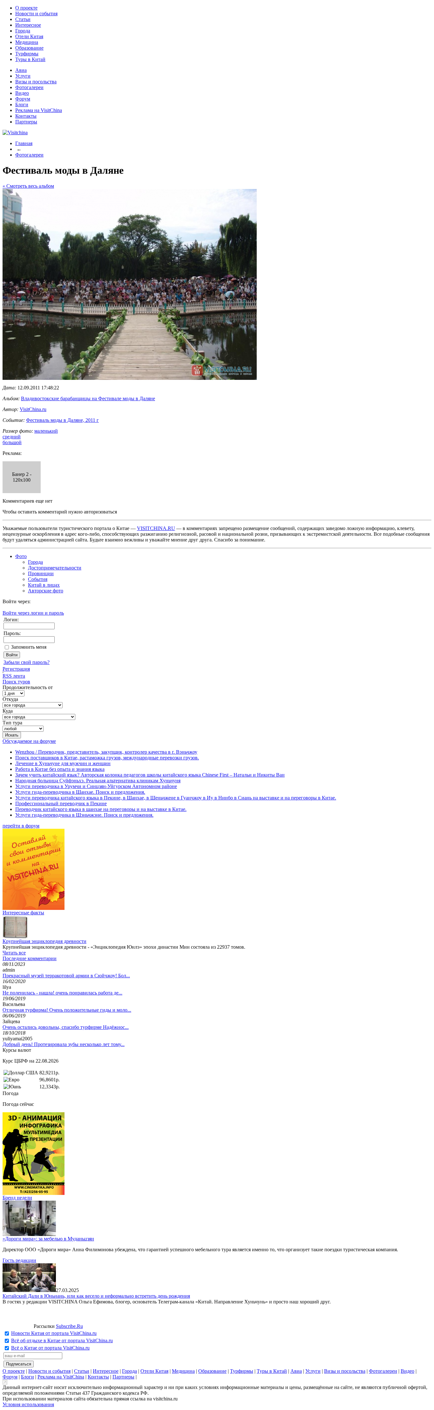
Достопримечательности (54, 567)
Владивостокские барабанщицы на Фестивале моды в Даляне (88, 398)
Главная (23, 143)
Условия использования (28, 1404)
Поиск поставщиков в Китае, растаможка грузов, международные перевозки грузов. (107, 757)
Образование (29, 48)
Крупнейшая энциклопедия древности (44, 941)
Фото (21, 556)
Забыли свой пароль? (26, 662)
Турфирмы (26, 53)
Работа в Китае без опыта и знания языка (60, 769)
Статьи (23, 19)
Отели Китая (29, 36)
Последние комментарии (30, 958)
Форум (22, 98)
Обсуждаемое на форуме (29, 741)
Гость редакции (19, 1260)
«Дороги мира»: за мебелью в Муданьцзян (48, 1238)
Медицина (26, 42)
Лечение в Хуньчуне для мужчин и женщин (63, 763)
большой (12, 442)
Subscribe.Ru (69, 1326)
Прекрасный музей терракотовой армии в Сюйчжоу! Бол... (66, 975)
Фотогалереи (29, 87)
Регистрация (16, 669)
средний (12, 436)
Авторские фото (45, 590)
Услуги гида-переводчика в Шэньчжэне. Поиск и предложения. (84, 815)
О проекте (26, 7)
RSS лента (14, 676)
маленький (46, 431)
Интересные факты (23, 912)
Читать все (14, 952)
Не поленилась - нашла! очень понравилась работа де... (62, 992)
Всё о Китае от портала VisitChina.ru (50, 1348)
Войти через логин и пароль (33, 613)
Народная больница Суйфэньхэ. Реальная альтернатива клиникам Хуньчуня (97, 780)
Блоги (21, 104)
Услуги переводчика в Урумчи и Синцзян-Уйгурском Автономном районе (96, 786)
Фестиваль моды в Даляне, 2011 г (62, 420)
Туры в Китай (30, 59)
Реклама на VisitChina (38, 110)
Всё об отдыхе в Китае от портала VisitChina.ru (62, 1340)
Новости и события (36, 13)
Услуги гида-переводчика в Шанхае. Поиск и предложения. (80, 792)
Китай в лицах (44, 585)
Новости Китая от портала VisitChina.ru (54, 1333)
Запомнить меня (28, 647)
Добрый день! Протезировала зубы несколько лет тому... (64, 1044)
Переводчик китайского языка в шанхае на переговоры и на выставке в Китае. (100, 809)
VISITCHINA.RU (156, 528)
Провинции (41, 573)
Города (22, 30)
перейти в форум (21, 825)
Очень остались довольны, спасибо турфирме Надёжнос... (66, 1027)
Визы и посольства (36, 81)
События (37, 579)
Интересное (28, 25)
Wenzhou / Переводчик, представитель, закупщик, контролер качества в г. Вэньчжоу (106, 752)
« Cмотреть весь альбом (28, 186)
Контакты (26, 116)
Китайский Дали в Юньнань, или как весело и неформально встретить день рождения (96, 1296)
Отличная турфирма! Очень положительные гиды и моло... (67, 1010)
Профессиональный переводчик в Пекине (61, 803)
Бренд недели (17, 1197)
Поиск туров (16, 681)
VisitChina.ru (33, 409)
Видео (22, 93)
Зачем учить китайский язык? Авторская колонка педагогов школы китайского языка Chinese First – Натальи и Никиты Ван (150, 775)
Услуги (23, 76)
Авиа (21, 70)
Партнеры (26, 121)
